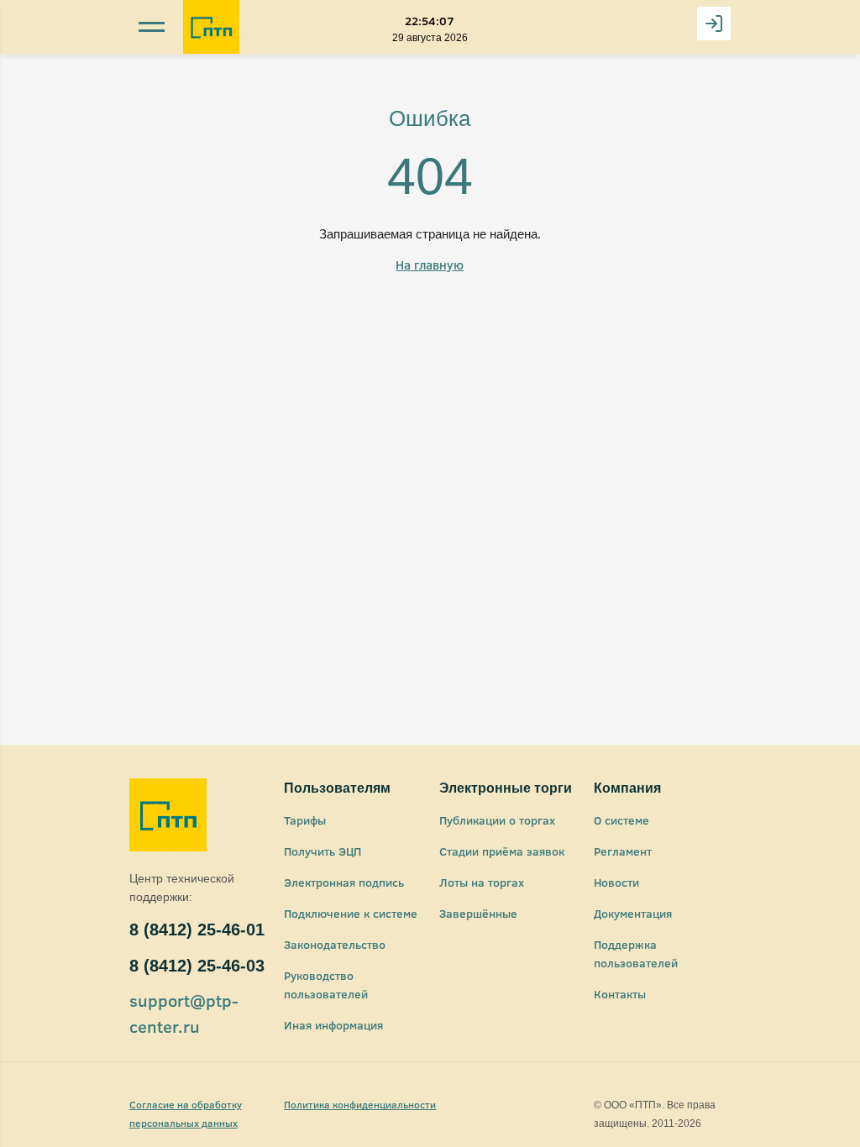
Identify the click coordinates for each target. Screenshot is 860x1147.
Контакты (620, 994)
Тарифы (305, 820)
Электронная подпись (344, 882)
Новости (616, 882)
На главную (430, 264)
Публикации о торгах (497, 820)
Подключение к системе (350, 913)
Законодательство (334, 944)
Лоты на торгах (481, 882)
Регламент (623, 851)
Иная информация (333, 1025)
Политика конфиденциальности (360, 1104)
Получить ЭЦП (322, 851)
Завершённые (478, 913)
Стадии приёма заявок (501, 851)
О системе (621, 820)
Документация (633, 913)
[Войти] (714, 23)
